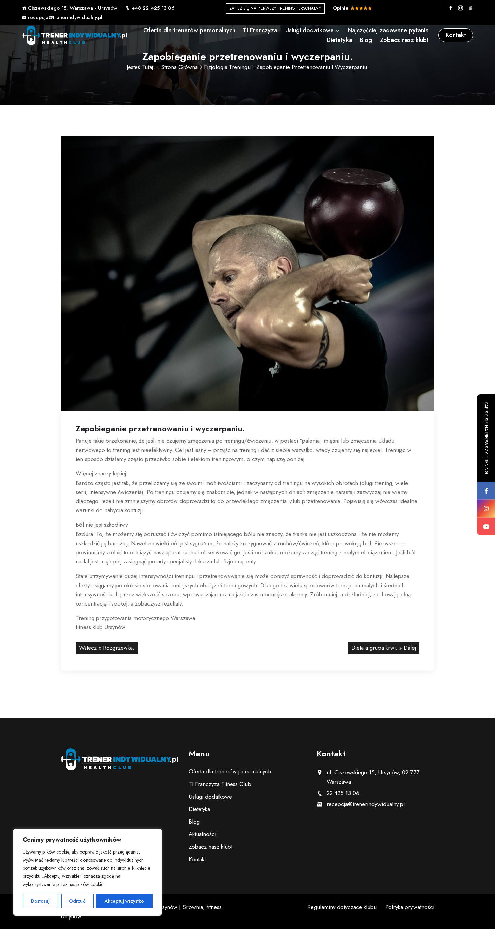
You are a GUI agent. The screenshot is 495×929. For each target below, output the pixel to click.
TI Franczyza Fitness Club (220, 784)
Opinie (341, 8)
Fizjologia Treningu (227, 67)
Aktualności (202, 834)
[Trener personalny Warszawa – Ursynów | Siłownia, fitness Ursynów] (74, 35)
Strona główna (179, 67)
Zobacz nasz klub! (404, 40)
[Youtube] (470, 8)
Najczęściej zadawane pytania (388, 30)
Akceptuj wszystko (124, 901)
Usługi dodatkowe (309, 30)
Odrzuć (77, 901)
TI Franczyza (260, 30)
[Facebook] (450, 8)
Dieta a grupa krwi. (374, 648)
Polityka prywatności (409, 907)
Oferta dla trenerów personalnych (189, 30)
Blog (366, 40)
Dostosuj (40, 901)
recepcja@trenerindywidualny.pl (65, 17)
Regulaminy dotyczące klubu (342, 907)
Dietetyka (339, 40)
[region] (87, 872)
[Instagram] (460, 8)
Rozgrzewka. (118, 648)
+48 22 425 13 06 (153, 8)
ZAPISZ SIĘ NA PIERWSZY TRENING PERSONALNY (275, 8)
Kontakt (456, 35)
